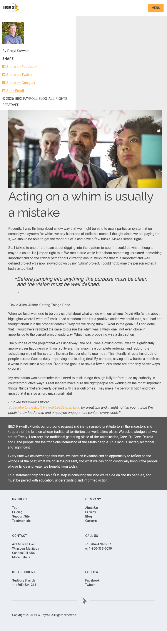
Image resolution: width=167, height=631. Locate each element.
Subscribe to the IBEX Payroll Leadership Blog (44, 407)
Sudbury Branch (23, 580)
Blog (88, 516)
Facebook (92, 580)
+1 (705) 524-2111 (25, 585)
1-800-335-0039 (100, 548)
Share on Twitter (19, 75)
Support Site (21, 516)
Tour (15, 507)
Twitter (90, 585)
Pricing (17, 512)
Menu (156, 8)
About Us (91, 507)
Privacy (90, 512)
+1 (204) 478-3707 (98, 544)
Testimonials (21, 521)
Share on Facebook (21, 67)
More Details (21, 557)
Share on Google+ (20, 83)
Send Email (14, 91)
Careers (91, 521)
